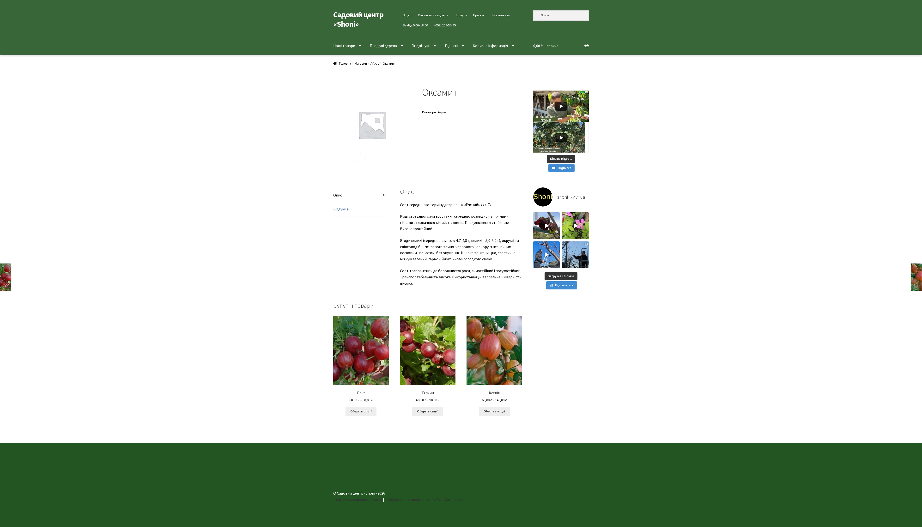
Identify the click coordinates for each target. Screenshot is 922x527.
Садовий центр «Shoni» (358, 19)
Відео (407, 15)
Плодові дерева (383, 45)
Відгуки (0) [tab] (342, 209)
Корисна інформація (490, 45)
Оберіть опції (361, 411)
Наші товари (344, 45)
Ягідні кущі (421, 45)
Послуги (461, 15)
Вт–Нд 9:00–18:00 (415, 25)
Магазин (361, 63)
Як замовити (500, 15)
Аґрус (374, 63)
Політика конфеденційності (357, 499)
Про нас (479, 15)
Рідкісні (451, 45)
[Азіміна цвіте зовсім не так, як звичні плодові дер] (546, 225)
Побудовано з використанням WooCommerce (424, 499)
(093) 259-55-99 (445, 25)
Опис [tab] (337, 195)
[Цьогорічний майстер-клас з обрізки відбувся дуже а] (575, 254)
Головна (345, 63)
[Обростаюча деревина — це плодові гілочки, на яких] (546, 254)
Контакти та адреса (433, 15)
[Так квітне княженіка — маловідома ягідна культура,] (575, 225)
